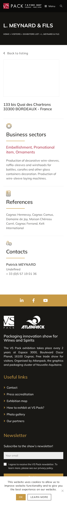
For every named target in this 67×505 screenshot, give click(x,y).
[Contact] (33, 387)
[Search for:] (60, 6)
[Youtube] (45, 300)
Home (6, 34)
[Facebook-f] (33, 300)
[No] (62, 491)
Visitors (16, 34)
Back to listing (17, 53)
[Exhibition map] (33, 401)
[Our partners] (33, 421)
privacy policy (45, 468)
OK (21, 497)
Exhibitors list (31, 34)
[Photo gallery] (33, 414)
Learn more (39, 497)
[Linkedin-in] (21, 300)
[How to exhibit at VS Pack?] (33, 407)
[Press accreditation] (33, 394)
